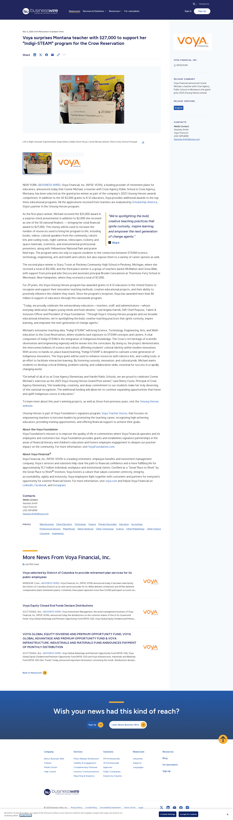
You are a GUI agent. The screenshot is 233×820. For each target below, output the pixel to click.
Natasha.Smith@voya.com (35, 513)
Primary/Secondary (107, 524)
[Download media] (143, 142)
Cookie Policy (26, 815)
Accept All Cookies (188, 814)
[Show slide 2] (69, 163)
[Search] (194, 4)
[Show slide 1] (37, 163)
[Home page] (40, 11)
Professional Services (50, 528)
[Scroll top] (223, 739)
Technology (80, 524)
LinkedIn (28, 485)
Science (120, 528)
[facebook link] (181, 807)
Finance (92, 524)
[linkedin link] (168, 807)
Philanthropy (69, 528)
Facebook (40, 485)
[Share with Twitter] (40, 55)
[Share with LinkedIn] (34, 55)
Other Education (64, 524)
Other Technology (105, 528)
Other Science (154, 528)
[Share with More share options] (64, 55)
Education (124, 524)
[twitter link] (161, 807)
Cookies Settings (167, 814)
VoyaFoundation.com (101, 446)
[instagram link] (187, 807)
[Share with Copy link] (58, 55)
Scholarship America (144, 202)
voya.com (111, 481)
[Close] (227, 814)
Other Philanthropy (135, 528)
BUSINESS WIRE (49, 185)
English (178, 108)
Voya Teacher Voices (114, 413)
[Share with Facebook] (46, 55)
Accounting (136, 524)
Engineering (58, 533)
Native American (85, 528)
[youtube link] (174, 807)
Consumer (45, 533)
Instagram (59, 485)
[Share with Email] (52, 55)
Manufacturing (47, 524)
